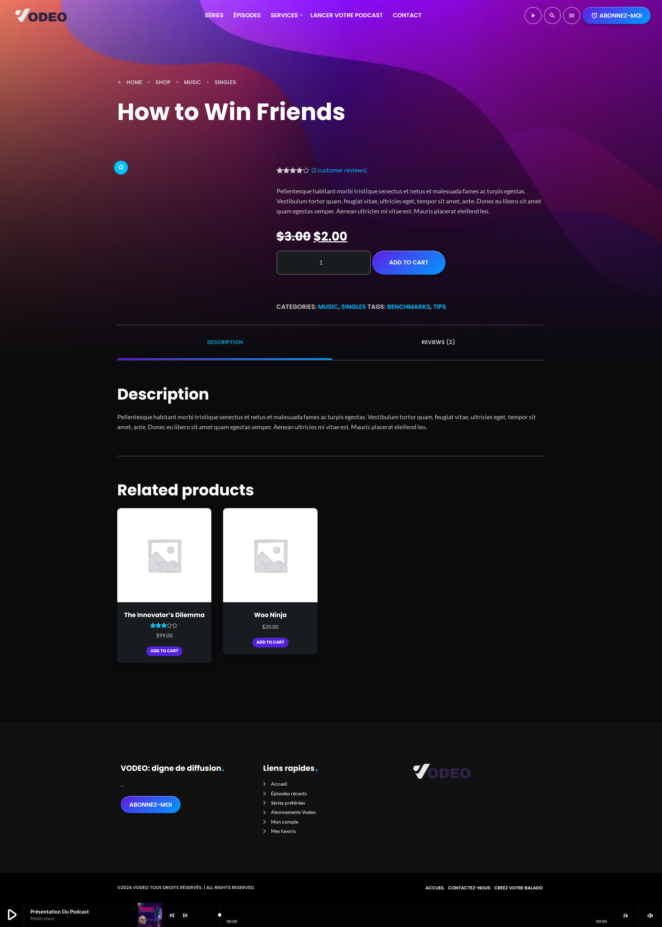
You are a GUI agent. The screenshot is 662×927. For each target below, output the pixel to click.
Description (225, 342)
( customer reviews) (339, 170)
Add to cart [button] (164, 651)
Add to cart (409, 262)
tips (439, 307)
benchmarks (408, 307)
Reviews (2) (438, 342)
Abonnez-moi (616, 15)
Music (328, 307)
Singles (353, 307)
